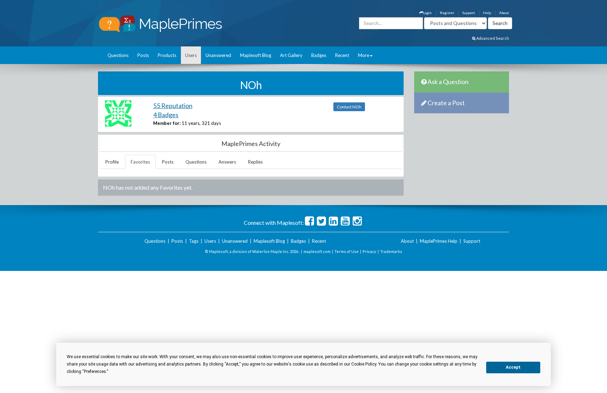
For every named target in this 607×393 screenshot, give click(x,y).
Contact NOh (349, 106)
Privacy (369, 251)
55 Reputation (172, 105)
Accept (513, 367)
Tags (193, 241)
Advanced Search (492, 38)
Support (468, 13)
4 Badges (165, 115)
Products (167, 55)
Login (427, 13)
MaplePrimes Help (438, 241)
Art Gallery (291, 55)
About (504, 13)
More (363, 55)
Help (487, 13)
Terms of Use (346, 251)
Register (447, 13)
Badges (318, 55)
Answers (227, 162)
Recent (342, 55)
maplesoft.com (317, 251)
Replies (255, 162)
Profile (112, 162)
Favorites (140, 162)
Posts (143, 55)
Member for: (167, 123)
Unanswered (218, 55)
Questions (118, 55)
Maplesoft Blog (255, 55)
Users (191, 55)
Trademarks (391, 251)
